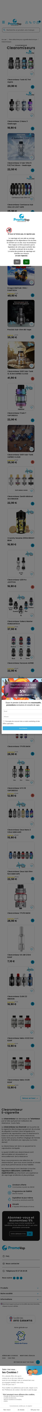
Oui (26, 262)
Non (17, 262)
